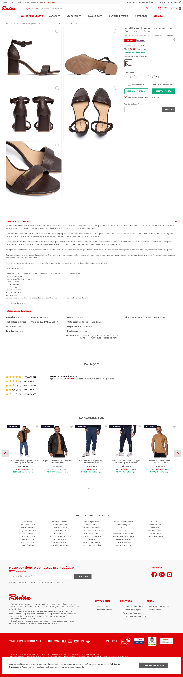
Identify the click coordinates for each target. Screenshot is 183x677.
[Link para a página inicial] (8, 24)
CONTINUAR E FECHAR (154, 665)
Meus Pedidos (158, 2)
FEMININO (26, 24)
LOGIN (57, 379)
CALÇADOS (15, 24)
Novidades (141, 16)
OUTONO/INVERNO (118, 16)
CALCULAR (169, 109)
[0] (177, 8)
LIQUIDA (158, 16)
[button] (160, 9)
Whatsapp (173, 2)
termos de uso (39, 582)
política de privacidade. (55, 582)
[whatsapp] (174, 39)
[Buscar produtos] (147, 8)
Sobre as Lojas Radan (137, 2)
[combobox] (95, 8)
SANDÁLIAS (36, 24)
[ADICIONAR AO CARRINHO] (163, 91)
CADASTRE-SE (71, 379)
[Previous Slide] (5, 453)
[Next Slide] (177, 453)
